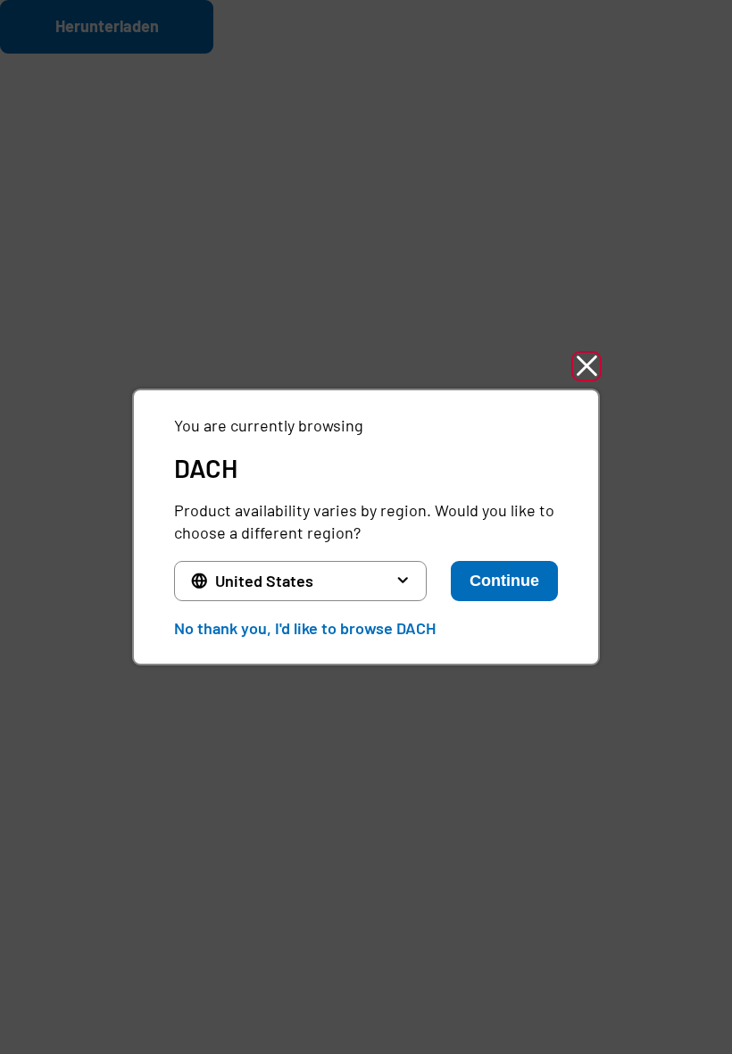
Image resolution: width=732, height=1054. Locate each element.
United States (264, 580)
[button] (586, 366)
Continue (504, 581)
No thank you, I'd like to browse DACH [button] (305, 628)
